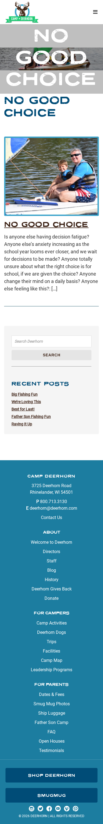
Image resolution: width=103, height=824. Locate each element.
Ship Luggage (51, 713)
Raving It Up (22, 424)
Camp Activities (52, 623)
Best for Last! (23, 409)
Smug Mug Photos (52, 703)
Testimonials (51, 750)
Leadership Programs (51, 669)
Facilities (51, 651)
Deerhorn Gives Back (52, 589)
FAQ (51, 731)
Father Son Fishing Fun (31, 416)
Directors (51, 551)
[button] (95, 12)
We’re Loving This (26, 401)
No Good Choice (46, 224)
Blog (51, 570)
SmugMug (51, 795)
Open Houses (52, 741)
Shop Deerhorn (51, 775)
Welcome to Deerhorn (51, 542)
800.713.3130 (53, 501)
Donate (51, 598)
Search (51, 355)
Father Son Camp (51, 722)
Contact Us (51, 517)
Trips (51, 641)
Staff (52, 561)
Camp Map (51, 660)
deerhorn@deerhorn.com (53, 508)
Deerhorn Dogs (51, 632)
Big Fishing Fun (25, 394)
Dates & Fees (51, 694)
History (52, 579)
